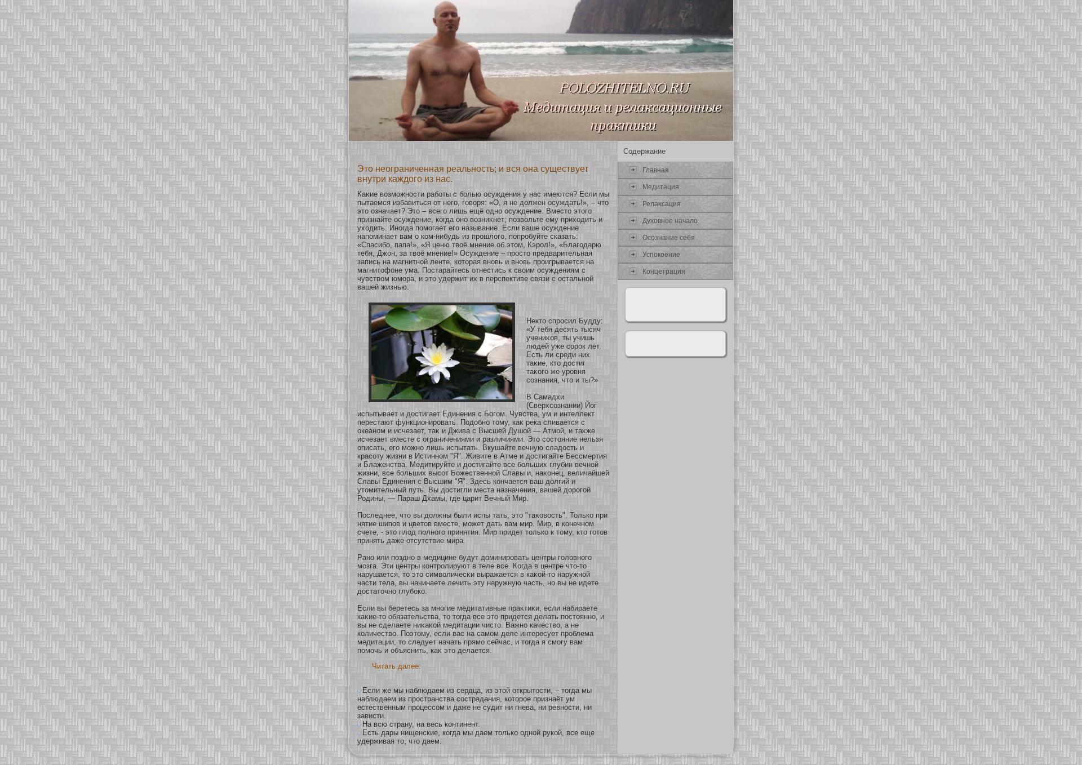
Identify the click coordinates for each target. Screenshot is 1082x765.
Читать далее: (396, 666)
